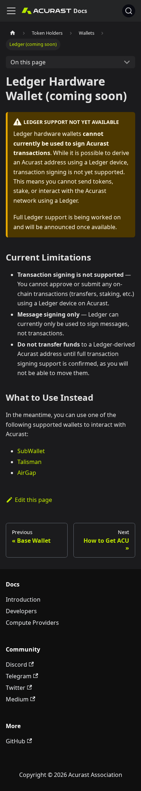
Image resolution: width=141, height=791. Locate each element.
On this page (28, 62)
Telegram (18, 676)
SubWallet (31, 451)
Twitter (15, 688)
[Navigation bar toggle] (11, 10)
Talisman (29, 462)
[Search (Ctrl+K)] (128, 10)
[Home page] (13, 33)
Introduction (23, 599)
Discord (16, 665)
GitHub (15, 741)
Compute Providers (32, 623)
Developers (21, 611)
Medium (17, 699)
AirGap (26, 473)
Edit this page (33, 500)
